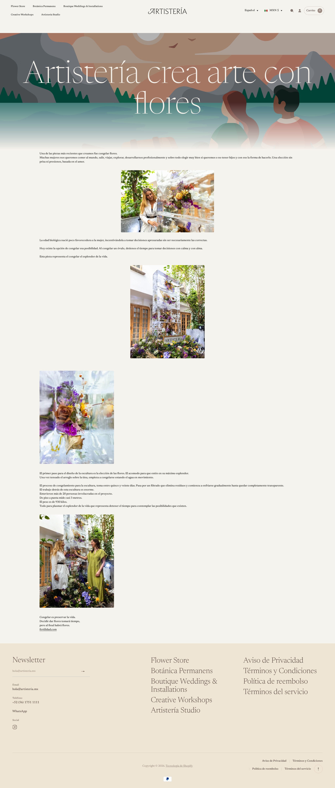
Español (250, 10)
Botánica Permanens (182, 671)
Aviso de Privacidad (273, 661)
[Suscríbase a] (84, 671)
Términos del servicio (275, 692)
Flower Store (170, 661)
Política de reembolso (275, 682)
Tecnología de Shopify (179, 766)
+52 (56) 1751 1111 (25, 702)
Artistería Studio (175, 710)
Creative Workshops (181, 700)
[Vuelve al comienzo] (318, 769)
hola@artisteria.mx (25, 689)
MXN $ (274, 10)
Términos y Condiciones (280, 671)
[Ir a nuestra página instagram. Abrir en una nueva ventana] (14, 727)
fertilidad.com (48, 629)
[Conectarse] (299, 10)
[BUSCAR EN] (291, 10)
